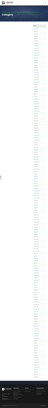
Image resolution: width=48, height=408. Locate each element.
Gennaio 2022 (36, 159)
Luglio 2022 (36, 144)
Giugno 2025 (36, 60)
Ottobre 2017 (36, 277)
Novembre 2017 (36, 275)
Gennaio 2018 (36, 270)
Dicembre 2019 (36, 219)
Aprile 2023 (36, 123)
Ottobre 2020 (36, 195)
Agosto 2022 (36, 142)
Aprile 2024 (36, 94)
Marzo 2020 (36, 212)
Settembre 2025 (36, 55)
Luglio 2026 (36, 31)
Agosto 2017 (36, 282)
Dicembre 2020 (36, 190)
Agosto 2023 (36, 113)
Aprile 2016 (35, 321)
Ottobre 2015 (36, 335)
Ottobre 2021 (36, 166)
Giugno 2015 (36, 345)
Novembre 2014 (36, 362)
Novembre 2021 (36, 164)
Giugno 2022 (36, 147)
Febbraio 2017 (36, 297)
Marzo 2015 (36, 352)
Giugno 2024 (36, 89)
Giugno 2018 (36, 258)
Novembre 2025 (36, 50)
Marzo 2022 (36, 154)
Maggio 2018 (36, 260)
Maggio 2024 (36, 91)
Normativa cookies (16, 397)
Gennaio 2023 (36, 130)
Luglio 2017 (35, 285)
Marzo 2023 (36, 125)
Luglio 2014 (36, 372)
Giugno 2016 (36, 316)
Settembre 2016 (36, 309)
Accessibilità (15, 398)
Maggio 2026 (36, 36)
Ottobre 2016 (36, 306)
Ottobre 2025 (36, 53)
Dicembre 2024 (36, 74)
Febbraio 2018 (36, 268)
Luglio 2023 (36, 115)
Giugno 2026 (36, 33)
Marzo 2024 (36, 96)
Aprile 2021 (35, 181)
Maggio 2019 (36, 231)
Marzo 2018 (36, 265)
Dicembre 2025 (36, 48)
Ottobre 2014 (36, 364)
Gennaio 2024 (36, 101)
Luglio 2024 (36, 86)
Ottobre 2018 (36, 248)
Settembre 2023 (36, 111)
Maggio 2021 (36, 178)
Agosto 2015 (36, 340)
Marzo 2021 (36, 183)
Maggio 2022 (36, 149)
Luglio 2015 (35, 343)
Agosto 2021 (36, 171)
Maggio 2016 (36, 318)
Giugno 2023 (36, 118)
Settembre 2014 (36, 367)
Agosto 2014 (36, 369)
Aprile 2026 (36, 38)
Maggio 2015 (36, 347)
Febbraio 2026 (36, 43)
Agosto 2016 (36, 311)
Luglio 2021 (35, 173)
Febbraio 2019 (36, 239)
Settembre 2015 (36, 338)
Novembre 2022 (36, 135)
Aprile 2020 (36, 210)
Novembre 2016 (36, 304)
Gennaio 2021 (36, 188)
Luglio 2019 (35, 227)
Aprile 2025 (36, 65)
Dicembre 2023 (36, 103)
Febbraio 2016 (36, 326)
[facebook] (40, 405)
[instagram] (45, 405)
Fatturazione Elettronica (40, 391)
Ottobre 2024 (36, 79)
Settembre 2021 (36, 169)
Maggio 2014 (36, 376)
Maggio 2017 (36, 289)
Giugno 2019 (36, 229)
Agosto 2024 (36, 84)
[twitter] (42, 405)
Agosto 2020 (36, 200)
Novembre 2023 (36, 106)
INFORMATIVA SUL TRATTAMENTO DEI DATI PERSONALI (17, 394)
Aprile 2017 (35, 292)
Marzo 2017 (36, 294)
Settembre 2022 (36, 140)
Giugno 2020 (36, 205)
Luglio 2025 (36, 57)
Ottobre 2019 (36, 224)
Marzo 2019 (36, 236)
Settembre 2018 (36, 251)
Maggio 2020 (36, 207)
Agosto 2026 (36, 28)
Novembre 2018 (36, 246)
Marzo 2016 (36, 323)
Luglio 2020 (36, 202)
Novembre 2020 (36, 193)
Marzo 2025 (36, 67)
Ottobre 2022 (36, 137)
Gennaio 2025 (36, 72)
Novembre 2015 (36, 333)
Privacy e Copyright (17, 391)
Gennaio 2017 (36, 299)
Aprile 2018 (35, 263)
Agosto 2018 (36, 253)
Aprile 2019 (35, 234)
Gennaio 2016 (36, 328)
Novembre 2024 (36, 77)
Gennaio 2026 (36, 45)
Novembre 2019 (36, 222)
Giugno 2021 (36, 176)
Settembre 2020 (36, 198)
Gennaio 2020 (36, 217)
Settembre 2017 (36, 280)
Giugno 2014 (36, 374)
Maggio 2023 (36, 120)
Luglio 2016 (35, 314)
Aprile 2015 (35, 350)
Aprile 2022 (36, 152)
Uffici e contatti (28, 391)
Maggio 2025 (36, 62)
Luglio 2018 (35, 256)
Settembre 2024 (36, 82)
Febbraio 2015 (36, 355)
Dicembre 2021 (36, 161)
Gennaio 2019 (36, 241)
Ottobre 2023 (36, 108)
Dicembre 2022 (36, 132)
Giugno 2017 (36, 287)
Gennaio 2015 (36, 357)
